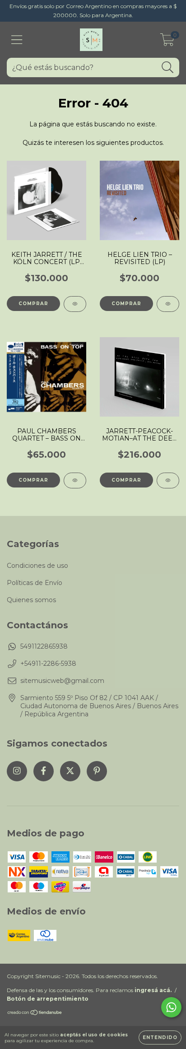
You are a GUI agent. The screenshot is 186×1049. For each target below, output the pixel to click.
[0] (167, 42)
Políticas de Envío (34, 583)
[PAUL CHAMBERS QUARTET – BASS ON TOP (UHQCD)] (75, 480)
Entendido (160, 1037)
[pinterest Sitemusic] (97, 771)
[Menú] (17, 40)
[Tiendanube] (35, 1013)
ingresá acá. (153, 990)
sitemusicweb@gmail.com (62, 681)
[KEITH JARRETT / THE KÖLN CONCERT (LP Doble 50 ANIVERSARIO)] (75, 304)
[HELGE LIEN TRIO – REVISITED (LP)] (168, 304)
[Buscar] (167, 67)
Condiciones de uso (37, 566)
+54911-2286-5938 (48, 663)
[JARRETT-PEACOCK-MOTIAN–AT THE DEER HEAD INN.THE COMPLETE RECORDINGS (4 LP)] (168, 480)
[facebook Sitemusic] (43, 771)
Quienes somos (31, 600)
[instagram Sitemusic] (17, 771)
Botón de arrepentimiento (47, 998)
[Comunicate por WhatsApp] (171, 1007)
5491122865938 (44, 646)
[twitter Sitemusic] (70, 771)
